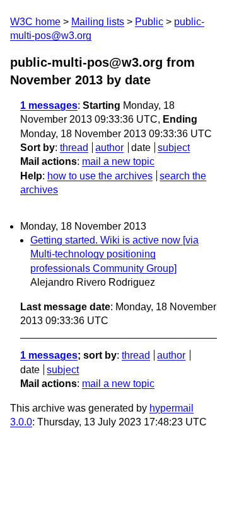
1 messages (49, 105)
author (109, 147)
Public (149, 21)
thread (74, 147)
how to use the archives (100, 176)
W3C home (35, 21)
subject (174, 147)
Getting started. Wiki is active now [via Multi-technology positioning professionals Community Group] (114, 254)
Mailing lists (97, 21)
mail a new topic (118, 161)
